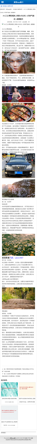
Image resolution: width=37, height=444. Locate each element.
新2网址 (29, 439)
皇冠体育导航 (9, 439)
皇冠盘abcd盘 (26, 213)
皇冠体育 (15, 439)
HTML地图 (30, 438)
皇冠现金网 (20, 439)
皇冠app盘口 (18, 2)
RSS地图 (25, 438)
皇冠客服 (25, 439)
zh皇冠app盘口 (6, 279)
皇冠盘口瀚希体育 (17, 9)
